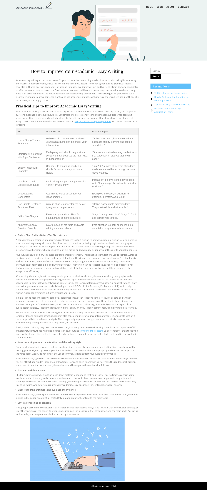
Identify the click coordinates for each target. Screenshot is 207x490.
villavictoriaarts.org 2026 (104, 486)
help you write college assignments (93, 121)
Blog (160, 7)
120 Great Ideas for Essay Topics (170, 93)
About (170, 7)
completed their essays (91, 330)
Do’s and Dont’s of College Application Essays (167, 110)
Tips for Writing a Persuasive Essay (172, 104)
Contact (183, 7)
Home (149, 7)
